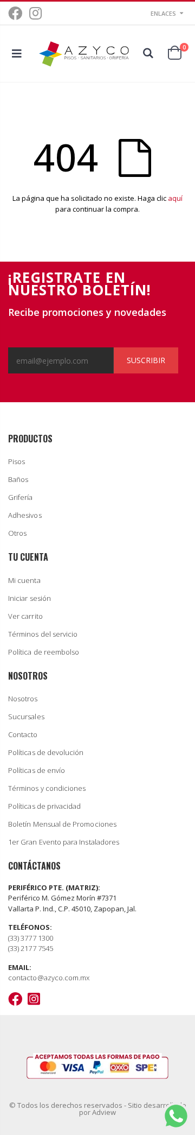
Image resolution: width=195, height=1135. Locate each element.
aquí (175, 198)
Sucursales (26, 716)
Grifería (20, 497)
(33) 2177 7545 (30, 948)
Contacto (23, 734)
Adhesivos (25, 515)
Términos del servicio (42, 634)
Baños (18, 479)
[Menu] (17, 53)
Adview (104, 1112)
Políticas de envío (36, 770)
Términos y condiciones (47, 788)
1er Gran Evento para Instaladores (63, 842)
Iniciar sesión (29, 598)
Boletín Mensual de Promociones (62, 824)
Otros (17, 533)
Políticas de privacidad (44, 806)
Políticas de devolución (46, 752)
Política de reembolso (43, 652)
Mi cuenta (24, 580)
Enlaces (163, 13)
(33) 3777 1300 (30, 938)
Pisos (16, 461)
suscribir (146, 360)
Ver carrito (25, 616)
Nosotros (23, 698)
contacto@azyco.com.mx (48, 977)
